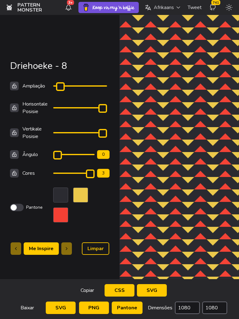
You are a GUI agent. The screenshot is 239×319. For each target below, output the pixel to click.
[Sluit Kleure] (14, 173)
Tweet (195, 7)
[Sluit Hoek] (14, 154)
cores (28, 173)
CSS (120, 290)
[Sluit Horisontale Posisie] (14, 107)
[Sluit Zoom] (14, 86)
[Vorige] (16, 248)
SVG (152, 290)
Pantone (127, 307)
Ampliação (33, 86)
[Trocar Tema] (229, 7)
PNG (93, 307)
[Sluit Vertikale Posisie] (14, 132)
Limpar (95, 248)
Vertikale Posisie (32, 133)
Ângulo (30, 154)
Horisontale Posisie (35, 108)
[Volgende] (66, 248)
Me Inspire (41, 248)
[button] (162, 7)
